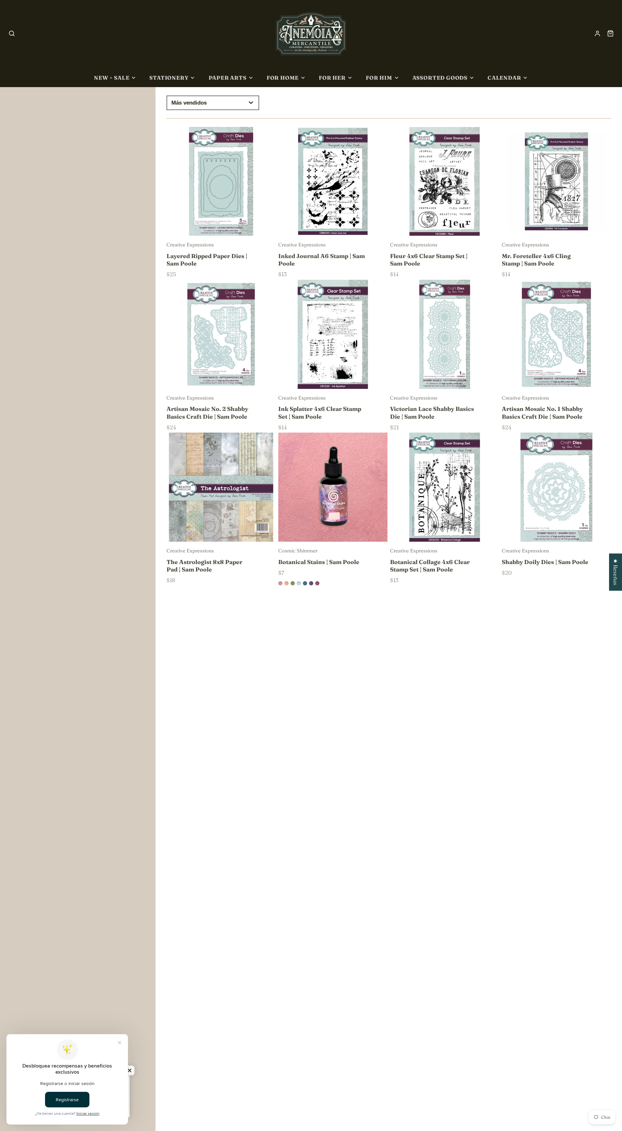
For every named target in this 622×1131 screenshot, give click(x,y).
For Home (283, 77)
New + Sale (111, 77)
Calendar (504, 77)
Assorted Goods (439, 77)
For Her (332, 77)
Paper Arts (228, 77)
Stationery (168, 77)
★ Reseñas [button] (615, 572)
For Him (379, 77)
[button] (129, 1070)
